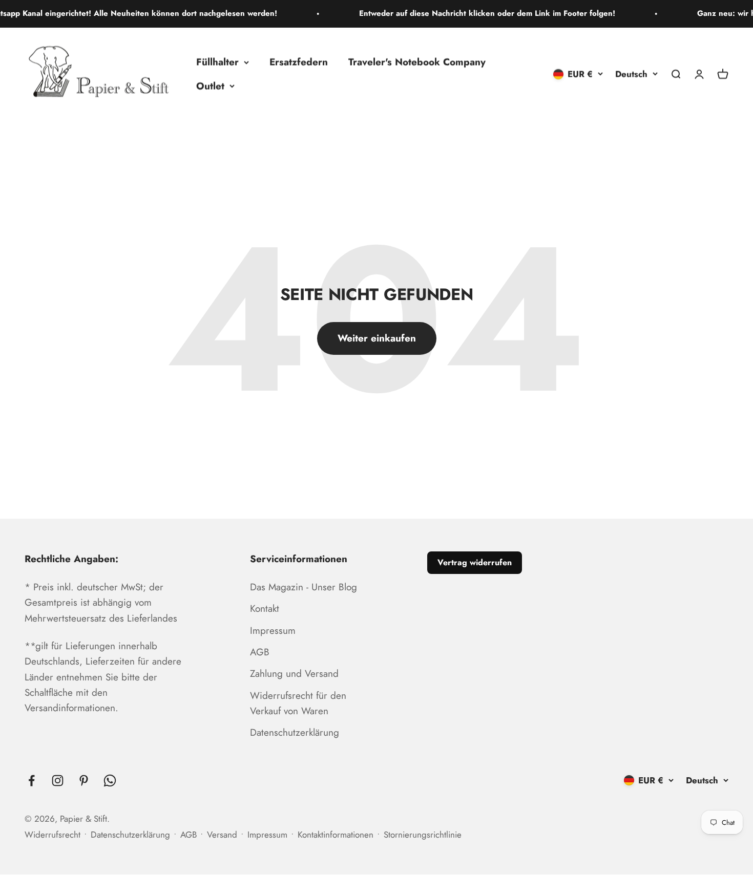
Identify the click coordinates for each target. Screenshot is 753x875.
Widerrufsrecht (52, 834)
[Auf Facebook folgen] (31, 780)
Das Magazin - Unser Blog (303, 587)
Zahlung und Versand (294, 673)
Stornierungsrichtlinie (423, 834)
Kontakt (264, 608)
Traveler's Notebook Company (417, 62)
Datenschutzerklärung (294, 732)
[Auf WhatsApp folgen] (110, 780)
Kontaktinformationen (335, 834)
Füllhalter (217, 62)
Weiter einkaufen (377, 338)
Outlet (210, 85)
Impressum (273, 630)
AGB (259, 652)
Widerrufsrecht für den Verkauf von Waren (298, 703)
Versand (222, 834)
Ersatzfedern (298, 62)
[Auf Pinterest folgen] (84, 780)
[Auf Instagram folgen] (58, 780)
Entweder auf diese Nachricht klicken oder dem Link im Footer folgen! (472, 13)
